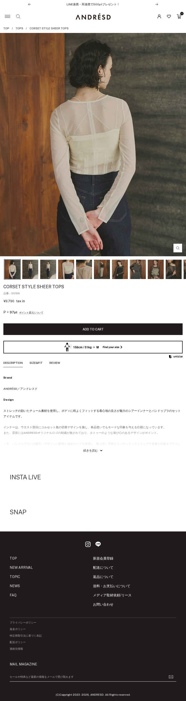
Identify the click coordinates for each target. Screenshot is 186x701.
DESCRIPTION (13, 363)
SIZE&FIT (36, 363)
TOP (6, 28)
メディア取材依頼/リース (112, 595)
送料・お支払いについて (111, 586)
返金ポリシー (18, 629)
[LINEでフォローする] (98, 544)
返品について (103, 576)
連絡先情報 (16, 648)
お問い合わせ (103, 604)
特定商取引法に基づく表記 (26, 635)
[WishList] (169, 16)
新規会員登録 (103, 558)
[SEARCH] (18, 16)
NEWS (15, 586)
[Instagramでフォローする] (88, 544)
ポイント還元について (31, 312)
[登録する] (171, 676)
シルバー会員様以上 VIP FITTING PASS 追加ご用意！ (93, 6)
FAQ (13, 595)
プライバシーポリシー (23, 622)
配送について (103, 567)
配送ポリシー (18, 642)
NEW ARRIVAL (21, 567)
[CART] (179, 16)
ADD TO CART (93, 329)
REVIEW (54, 363)
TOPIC (15, 576)
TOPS (19, 28)
